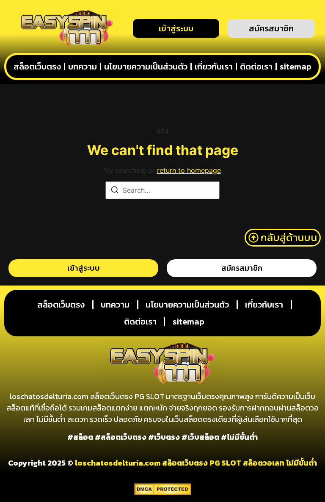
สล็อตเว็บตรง (37, 66)
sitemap (295, 66)
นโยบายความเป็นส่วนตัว (145, 66)
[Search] (115, 191)
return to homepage (189, 170)
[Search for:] (162, 190)
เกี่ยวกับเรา (214, 66)
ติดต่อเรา (256, 66)
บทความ (82, 66)
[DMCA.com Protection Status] (162, 492)
